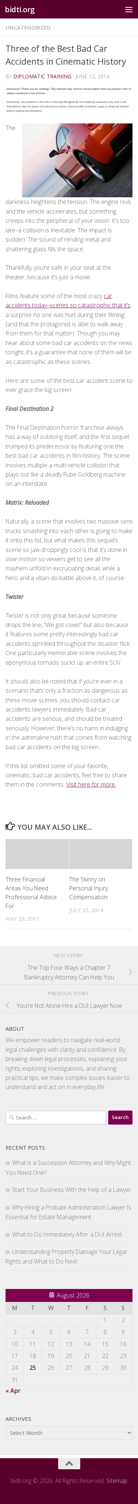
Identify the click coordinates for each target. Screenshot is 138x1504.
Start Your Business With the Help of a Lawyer (71, 1190)
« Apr (13, 1391)
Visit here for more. (91, 784)
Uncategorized (28, 27)
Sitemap (116, 1481)
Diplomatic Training (42, 76)
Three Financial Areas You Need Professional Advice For (31, 892)
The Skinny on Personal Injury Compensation (88, 888)
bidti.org (20, 9)
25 (32, 1368)
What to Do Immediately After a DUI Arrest (67, 1234)
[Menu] (129, 9)
